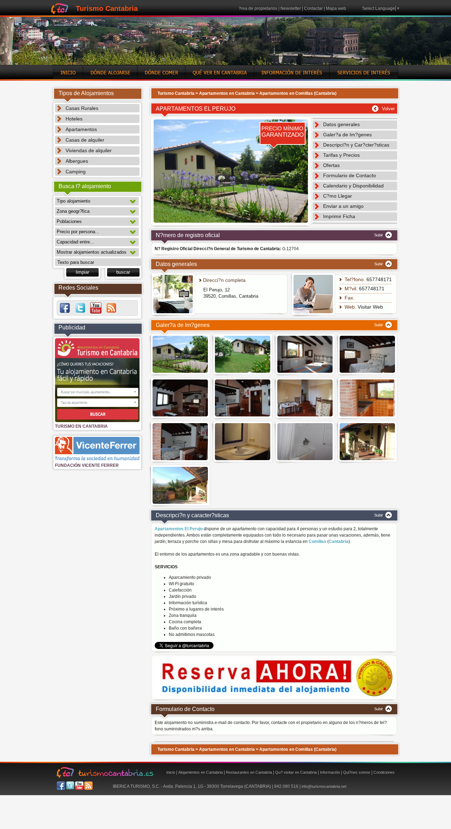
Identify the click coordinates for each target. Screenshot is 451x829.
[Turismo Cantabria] (59, 12)
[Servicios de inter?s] (363, 77)
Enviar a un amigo (343, 206)
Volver (388, 108)
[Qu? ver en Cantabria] (219, 77)
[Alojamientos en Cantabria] (110, 77)
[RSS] (111, 308)
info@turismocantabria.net (324, 786)
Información (330, 772)
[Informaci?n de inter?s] (291, 77)
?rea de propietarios (258, 8)
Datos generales (341, 124)
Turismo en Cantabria (81, 426)
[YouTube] (95, 308)
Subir (379, 235)
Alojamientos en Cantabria (200, 772)
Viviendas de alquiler (89, 150)
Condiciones (384, 772)
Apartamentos (81, 129)
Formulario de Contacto (349, 175)
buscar (123, 272)
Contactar (313, 8)
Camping (76, 171)
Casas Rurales (82, 108)
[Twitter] (80, 308)
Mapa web (336, 8)
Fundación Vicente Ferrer (87, 465)
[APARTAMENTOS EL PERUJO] (230, 224)
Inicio (170, 772)
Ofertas (331, 165)
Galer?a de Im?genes (347, 134)
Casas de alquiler (85, 140)
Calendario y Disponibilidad (353, 185)
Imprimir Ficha (339, 216)
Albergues (77, 161)
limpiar (82, 272)
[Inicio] (68, 77)
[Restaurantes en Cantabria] (161, 77)
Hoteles (74, 119)
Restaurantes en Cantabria (249, 772)
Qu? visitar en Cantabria (296, 772)
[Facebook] (64, 308)
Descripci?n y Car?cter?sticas (356, 145)
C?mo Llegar (337, 196)
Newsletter (290, 8)
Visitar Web (370, 307)
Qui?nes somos (356, 772)
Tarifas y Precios (341, 155)
